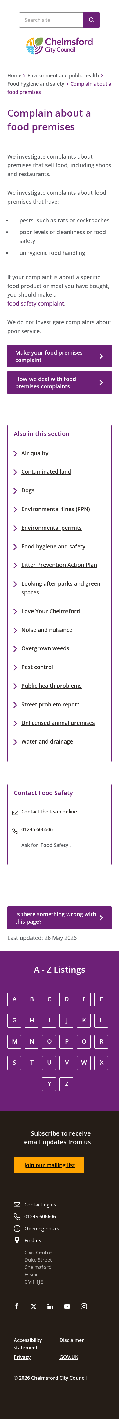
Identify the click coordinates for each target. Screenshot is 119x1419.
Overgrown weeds (45, 648)
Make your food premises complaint (49, 356)
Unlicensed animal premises (58, 722)
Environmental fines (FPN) (55, 509)
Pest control (37, 667)
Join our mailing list (49, 1165)
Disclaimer (72, 1340)
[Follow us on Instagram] (84, 1307)
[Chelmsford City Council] (59, 46)
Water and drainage (47, 741)
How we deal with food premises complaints (45, 382)
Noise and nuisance (46, 629)
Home (14, 75)
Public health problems (51, 685)
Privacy (22, 1357)
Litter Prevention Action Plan (59, 564)
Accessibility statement (28, 1344)
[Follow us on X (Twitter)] (34, 1307)
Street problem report (50, 704)
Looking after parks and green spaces (60, 588)
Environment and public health (63, 75)
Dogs (27, 490)
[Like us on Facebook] (17, 1307)
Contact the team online (49, 811)
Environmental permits (51, 527)
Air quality (35, 453)
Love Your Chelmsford (50, 611)
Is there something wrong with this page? (55, 917)
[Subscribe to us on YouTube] (67, 1307)
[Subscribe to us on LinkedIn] (50, 1307)
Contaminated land (46, 471)
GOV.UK (69, 1357)
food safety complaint (35, 303)
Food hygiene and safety (35, 83)
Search (91, 20)
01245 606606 (37, 829)
